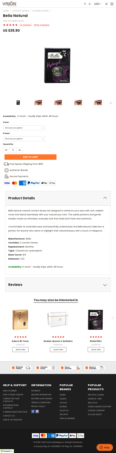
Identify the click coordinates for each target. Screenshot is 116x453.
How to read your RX (13, 394)
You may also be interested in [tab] (56, 300)
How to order (10, 390)
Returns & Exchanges (41, 398)
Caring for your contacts (11, 400)
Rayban (63, 406)
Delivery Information (41, 394)
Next (111, 103)
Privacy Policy (38, 406)
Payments (35, 390)
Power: (6, 133)
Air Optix (64, 414)
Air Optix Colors (96, 395)
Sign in (6, 419)
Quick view (20, 349)
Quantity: (8, 144)
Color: (6, 122)
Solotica (64, 410)
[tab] (58, 198)
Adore (63, 395)
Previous (5, 103)
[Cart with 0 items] (106, 3)
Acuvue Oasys (95, 414)
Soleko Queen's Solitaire (58, 341)
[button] (21, 367)
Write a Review (41, 24)
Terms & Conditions (40, 402)
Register (18, 419)
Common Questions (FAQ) (15, 412)
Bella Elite (96, 341)
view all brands (67, 418)
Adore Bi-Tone (95, 398)
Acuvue (63, 402)
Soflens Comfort (96, 410)
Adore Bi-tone (20, 341)
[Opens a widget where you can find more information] (104, 447)
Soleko (63, 398)
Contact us (9, 415)
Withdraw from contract (10, 406)
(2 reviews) (26, 24)
